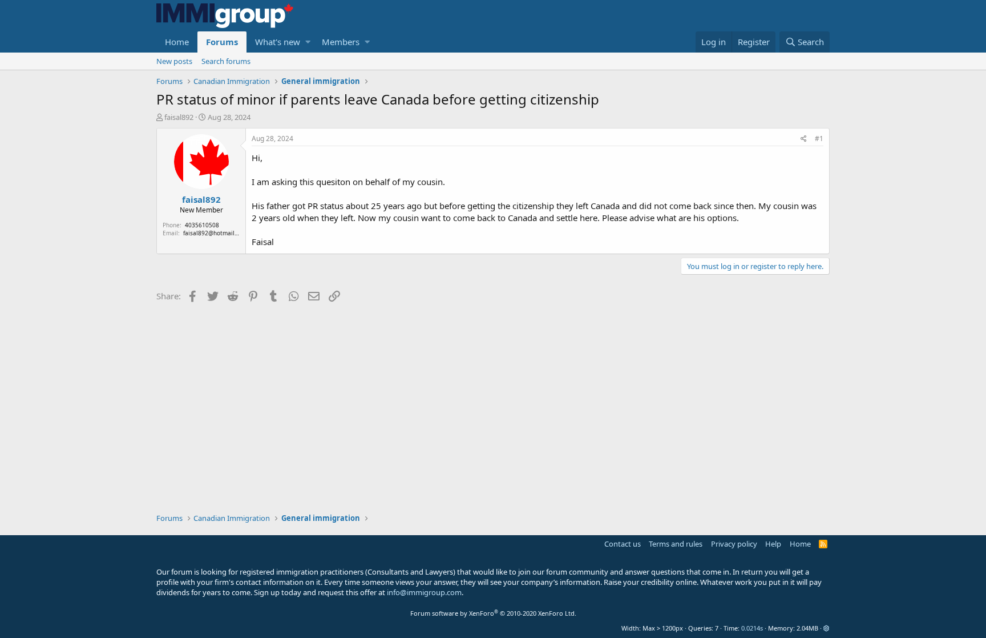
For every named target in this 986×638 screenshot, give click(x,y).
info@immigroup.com (424, 592)
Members (340, 41)
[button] (307, 42)
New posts (174, 61)
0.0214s (752, 628)
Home (177, 41)
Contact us (622, 544)
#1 (819, 138)
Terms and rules (675, 544)
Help (773, 544)
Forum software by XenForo (493, 613)
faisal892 (178, 117)
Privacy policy (734, 544)
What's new (277, 41)
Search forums (225, 61)
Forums (222, 41)
